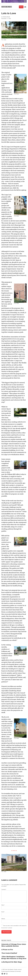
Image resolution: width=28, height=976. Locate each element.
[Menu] (25, 7)
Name (3, 905)
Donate (21, 6)
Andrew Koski (6, 16)
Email (3, 911)
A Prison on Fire (7, 949)
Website (3, 918)
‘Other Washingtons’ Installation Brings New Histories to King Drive (13, 957)
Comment (3, 889)
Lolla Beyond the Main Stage (11, 962)
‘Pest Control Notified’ (9, 953)
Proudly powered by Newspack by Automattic (11, 971)
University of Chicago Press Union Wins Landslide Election (13, 945)
